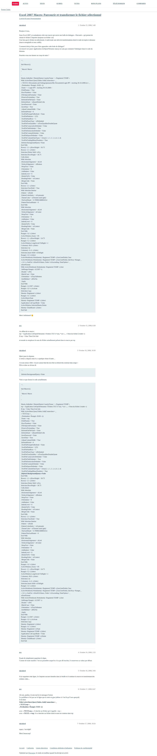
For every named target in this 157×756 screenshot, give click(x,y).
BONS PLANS (96, 3)
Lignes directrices (42, 748)
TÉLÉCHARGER (119, 3)
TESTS (42, 3)
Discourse (31, 753)
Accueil (21, 748)
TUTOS (76, 3)
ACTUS (25, 3)
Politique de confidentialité (83, 748)
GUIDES (59, 3)
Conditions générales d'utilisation (61, 748)
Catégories (30, 748)
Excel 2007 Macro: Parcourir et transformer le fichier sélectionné (60, 14)
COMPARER (141, 3)
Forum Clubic (5, 9)
